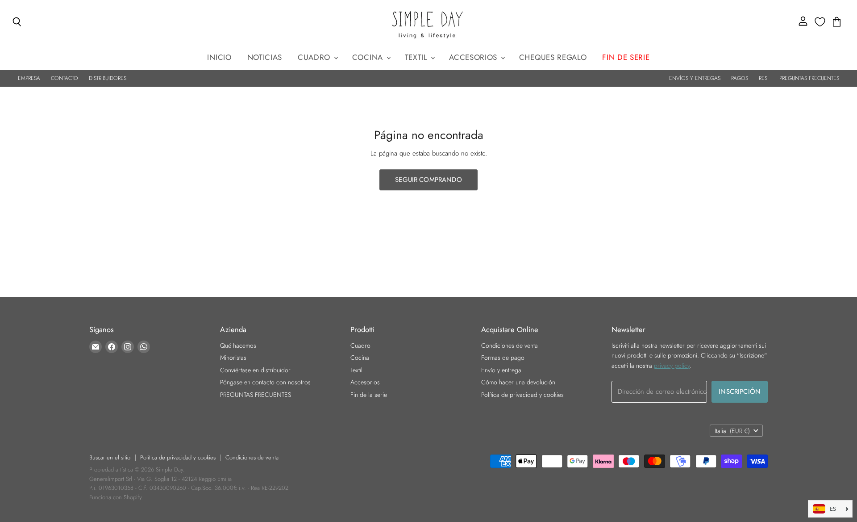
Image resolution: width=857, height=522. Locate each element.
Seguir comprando (428, 180)
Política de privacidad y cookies (522, 394)
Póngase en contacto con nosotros (265, 382)
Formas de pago (502, 357)
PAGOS (739, 78)
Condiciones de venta (509, 345)
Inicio (219, 57)
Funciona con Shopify (115, 497)
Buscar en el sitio (109, 457)
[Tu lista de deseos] (820, 22)
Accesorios (474, 57)
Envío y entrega (501, 370)
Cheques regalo (553, 57)
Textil (417, 57)
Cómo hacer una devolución (518, 382)
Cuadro (315, 57)
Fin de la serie (368, 394)
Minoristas (233, 357)
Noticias (264, 57)
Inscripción (740, 391)
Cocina (369, 57)
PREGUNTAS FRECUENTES (809, 78)
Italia (732, 430)
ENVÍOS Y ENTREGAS (694, 78)
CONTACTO (64, 78)
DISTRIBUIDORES (107, 78)
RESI (764, 78)
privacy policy (672, 365)
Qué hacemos (238, 345)
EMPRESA (29, 78)
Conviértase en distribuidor (255, 370)
